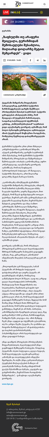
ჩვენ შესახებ (13, 404)
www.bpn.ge (7, 384)
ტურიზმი (6, 31)
